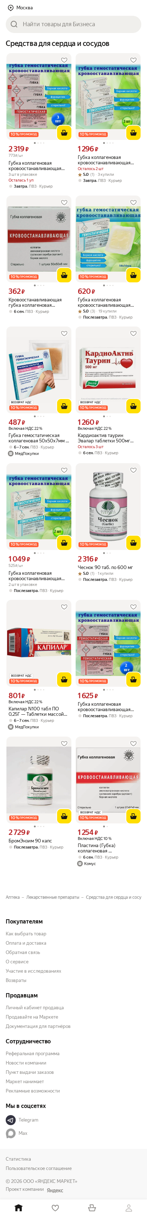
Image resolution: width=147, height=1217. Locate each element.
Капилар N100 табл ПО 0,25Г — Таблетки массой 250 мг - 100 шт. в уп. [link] (36, 711)
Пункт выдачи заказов (30, 1072)
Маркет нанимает (25, 1081)
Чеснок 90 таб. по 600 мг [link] (105, 567)
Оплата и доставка (26, 943)
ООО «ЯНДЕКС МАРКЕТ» (50, 1181)
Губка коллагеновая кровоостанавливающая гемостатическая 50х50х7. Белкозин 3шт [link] (107, 160)
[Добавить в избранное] (64, 60)
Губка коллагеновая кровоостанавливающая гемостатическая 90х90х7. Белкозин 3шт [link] (38, 165)
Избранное (55, 1208)
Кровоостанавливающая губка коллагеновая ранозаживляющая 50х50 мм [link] (37, 302)
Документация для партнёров (38, 1026)
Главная (18, 1208)
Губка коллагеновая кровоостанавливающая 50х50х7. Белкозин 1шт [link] (104, 302)
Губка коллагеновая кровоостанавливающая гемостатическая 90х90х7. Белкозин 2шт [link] (107, 706)
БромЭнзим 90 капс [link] (30, 841)
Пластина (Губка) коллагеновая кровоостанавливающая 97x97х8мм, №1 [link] (104, 848)
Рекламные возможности (33, 1091)
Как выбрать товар (26, 933)
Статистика (18, 1159)
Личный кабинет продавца (35, 1007)
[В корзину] (64, 133)
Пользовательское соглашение (39, 1168)
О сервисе (17, 961)
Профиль (128, 1208)
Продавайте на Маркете (32, 1017)
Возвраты (16, 980)
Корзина (92, 1208)
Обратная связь (23, 952)
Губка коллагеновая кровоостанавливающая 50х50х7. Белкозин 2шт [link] (35, 575)
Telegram (28, 1120)
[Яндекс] (55, 1190)
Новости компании (26, 1063)
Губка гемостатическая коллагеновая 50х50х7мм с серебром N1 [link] (38, 438)
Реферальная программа (33, 1053)
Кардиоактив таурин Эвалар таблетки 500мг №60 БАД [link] (104, 438)
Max (23, 1133)
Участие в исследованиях (33, 971)
